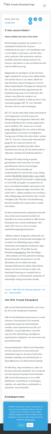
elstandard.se (20, 252)
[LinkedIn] (40, 19)
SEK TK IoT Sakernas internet (27, 289)
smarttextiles (15, 293)
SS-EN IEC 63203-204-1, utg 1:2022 (29, 176)
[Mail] (30, 23)
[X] (30, 19)
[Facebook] (35, 19)
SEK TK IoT (16, 129)
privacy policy (30, 420)
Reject (30, 425)
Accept (21, 425)
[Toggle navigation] (44, 5)
